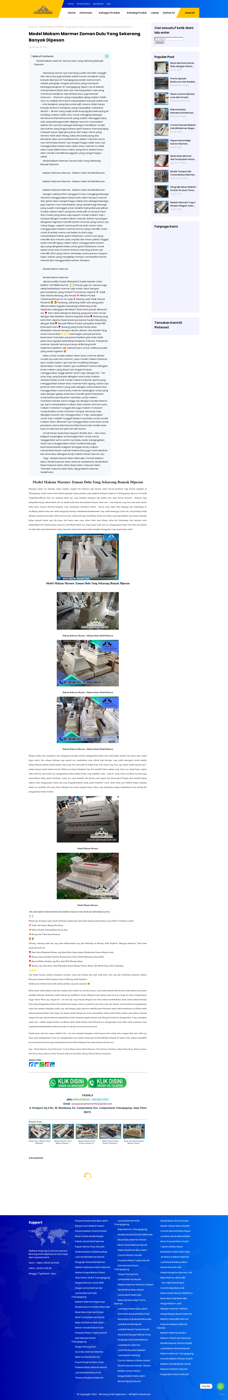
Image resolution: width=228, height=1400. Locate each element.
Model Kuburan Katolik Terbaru (134, 1365)
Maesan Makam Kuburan (174, 1369)
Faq (108, 3)
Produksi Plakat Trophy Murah (91, 1332)
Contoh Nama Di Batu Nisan (175, 1231)
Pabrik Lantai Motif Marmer (89, 1241)
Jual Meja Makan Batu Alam (132, 1308)
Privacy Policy (83, 3)
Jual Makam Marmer (128, 1345)
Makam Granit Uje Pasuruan (175, 1338)
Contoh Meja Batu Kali (172, 1288)
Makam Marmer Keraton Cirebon (135, 1284)
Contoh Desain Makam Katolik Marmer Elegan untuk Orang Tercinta (183, 126)
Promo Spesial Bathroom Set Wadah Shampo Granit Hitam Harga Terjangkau (182, 80)
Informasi (86, 13)
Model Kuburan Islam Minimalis (48, 1049)
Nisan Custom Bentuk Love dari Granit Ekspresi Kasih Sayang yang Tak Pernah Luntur (182, 95)
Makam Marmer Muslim (173, 1332)
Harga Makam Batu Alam (131, 1376)
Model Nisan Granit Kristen (174, 1220)
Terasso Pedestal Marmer (89, 1377)
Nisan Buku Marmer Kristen (89, 1312)
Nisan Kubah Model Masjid (89, 1236)
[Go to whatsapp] (220, 1386)
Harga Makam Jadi (170, 1303)
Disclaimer (98, 3)
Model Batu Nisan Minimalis (175, 1251)
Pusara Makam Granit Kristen (91, 1231)
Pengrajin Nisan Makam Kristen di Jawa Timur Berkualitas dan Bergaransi (183, 188)
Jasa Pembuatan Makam (131, 1350)
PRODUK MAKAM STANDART (51, 27)
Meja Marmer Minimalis (173, 1277)
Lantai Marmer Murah (129, 1279)
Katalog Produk (137, 13)
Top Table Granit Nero (172, 1282)
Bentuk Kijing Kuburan (129, 1381)
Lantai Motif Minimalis (129, 1295)
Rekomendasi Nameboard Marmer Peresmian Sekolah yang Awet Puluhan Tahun (181, 111)
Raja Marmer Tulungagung (132, 1229)
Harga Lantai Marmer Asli (88, 1288)
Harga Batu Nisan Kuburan (174, 1374)
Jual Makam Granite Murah (175, 1348)
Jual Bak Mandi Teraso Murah (133, 1329)
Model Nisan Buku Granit (130, 1289)
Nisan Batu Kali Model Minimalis (134, 1319)
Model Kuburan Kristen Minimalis (92, 1306)
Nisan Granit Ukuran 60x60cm (176, 1293)
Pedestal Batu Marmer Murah (91, 1367)
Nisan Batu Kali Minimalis (173, 1298)
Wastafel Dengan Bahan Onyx (134, 1334)
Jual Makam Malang (128, 1355)
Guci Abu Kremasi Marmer (89, 1351)
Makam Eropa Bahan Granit (90, 1272)
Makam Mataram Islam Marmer (92, 1267)
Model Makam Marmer (55, 268)
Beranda (33, 27)
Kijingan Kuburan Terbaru (174, 1308)
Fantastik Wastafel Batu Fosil (133, 1313)
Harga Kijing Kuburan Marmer (176, 1313)
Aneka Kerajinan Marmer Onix (176, 1272)
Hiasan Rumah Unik (170, 1267)
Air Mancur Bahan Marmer (174, 1256)
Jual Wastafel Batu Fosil (88, 1372)
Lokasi (155, 13)
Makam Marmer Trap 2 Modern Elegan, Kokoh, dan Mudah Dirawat (182, 204)
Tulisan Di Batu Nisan (171, 1246)
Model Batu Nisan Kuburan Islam (132, 1049)
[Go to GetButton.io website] (221, 1394)
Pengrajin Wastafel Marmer (90, 1262)
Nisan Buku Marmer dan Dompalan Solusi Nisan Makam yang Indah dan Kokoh (182, 157)
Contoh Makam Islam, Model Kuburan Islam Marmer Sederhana (90, 1049)
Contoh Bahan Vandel (129, 1255)
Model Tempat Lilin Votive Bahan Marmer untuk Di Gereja (182, 173)
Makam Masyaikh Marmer (174, 1319)
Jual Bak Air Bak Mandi (129, 1324)
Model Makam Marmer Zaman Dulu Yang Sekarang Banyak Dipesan (88, 482)
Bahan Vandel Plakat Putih (89, 1327)
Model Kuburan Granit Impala (176, 1343)
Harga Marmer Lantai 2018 (89, 1282)
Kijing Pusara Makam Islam (89, 1225)
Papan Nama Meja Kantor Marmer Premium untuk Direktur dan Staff (183, 142)
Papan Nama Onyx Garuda (90, 1246)
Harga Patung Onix (85, 1346)
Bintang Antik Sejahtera (112, 1394)
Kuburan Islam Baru (73, 1053)
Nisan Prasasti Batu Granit (174, 1241)
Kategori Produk (109, 13)
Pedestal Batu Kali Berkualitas (91, 1251)
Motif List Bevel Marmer (87, 1356)
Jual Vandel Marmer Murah (89, 1256)
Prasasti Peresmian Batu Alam (91, 1220)
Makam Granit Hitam (129, 1370)
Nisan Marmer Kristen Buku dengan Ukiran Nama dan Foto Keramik (182, 64)
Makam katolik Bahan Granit (175, 1363)
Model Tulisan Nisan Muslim (175, 1225)
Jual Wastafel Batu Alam (173, 1262)
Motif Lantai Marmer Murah (90, 1317)
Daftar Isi (169, 13)
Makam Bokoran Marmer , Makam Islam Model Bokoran (74, 172)
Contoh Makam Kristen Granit (133, 1360)
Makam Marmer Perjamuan (90, 1301)
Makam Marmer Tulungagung (176, 1353)
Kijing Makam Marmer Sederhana (97, 1053)
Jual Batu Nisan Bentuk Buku (175, 1236)
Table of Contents (42, 56)
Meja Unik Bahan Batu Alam (90, 1322)
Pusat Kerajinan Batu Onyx (89, 1362)
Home (71, 3)
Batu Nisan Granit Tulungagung (92, 1277)
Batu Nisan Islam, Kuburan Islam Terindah (46, 1053)
